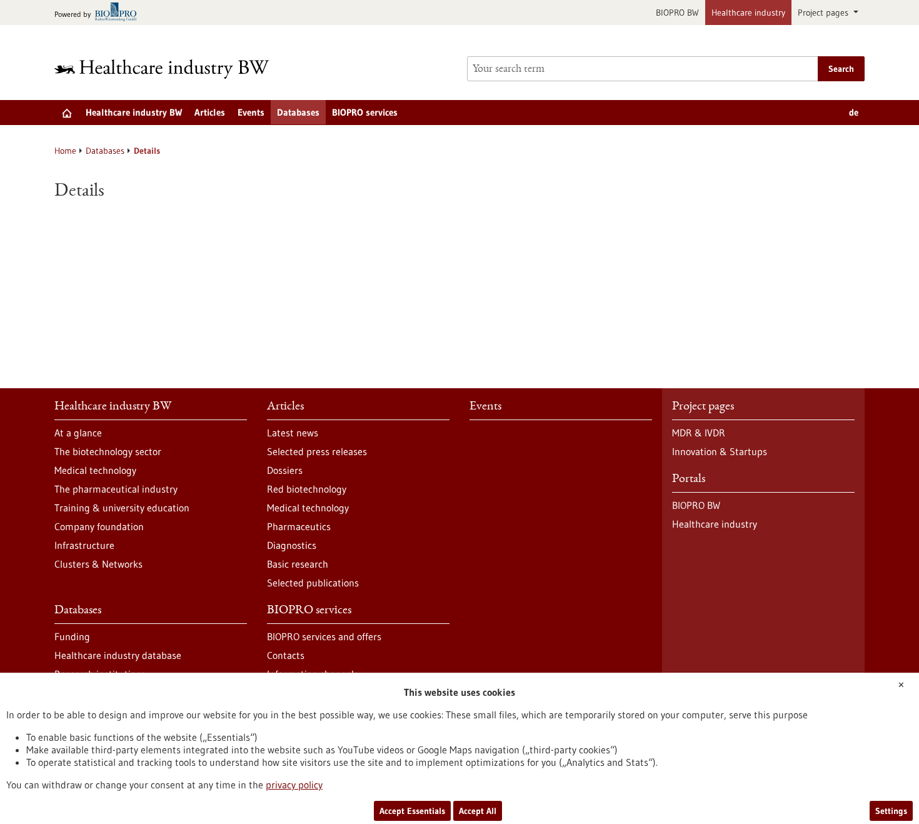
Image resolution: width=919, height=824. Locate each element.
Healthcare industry (748, 12)
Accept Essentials (412, 810)
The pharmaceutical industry (116, 489)
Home (65, 150)
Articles (209, 112)
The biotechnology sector (107, 451)
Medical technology (95, 470)
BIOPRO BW (677, 12)
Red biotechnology (306, 489)
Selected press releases (317, 451)
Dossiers (285, 470)
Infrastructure (84, 545)
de (853, 112)
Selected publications (313, 582)
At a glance (78, 432)
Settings (891, 810)
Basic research (297, 564)
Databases (298, 112)
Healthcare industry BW (134, 112)
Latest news (292, 432)
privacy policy (294, 784)
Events (251, 112)
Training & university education (121, 507)
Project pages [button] (824, 12)
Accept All (477, 810)
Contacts (285, 655)
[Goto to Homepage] (170, 69)
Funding (72, 636)
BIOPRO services (365, 112)
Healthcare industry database (117, 655)
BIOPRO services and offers (324, 636)
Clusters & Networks (98, 564)
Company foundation (99, 526)
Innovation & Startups (719, 451)
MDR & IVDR (698, 432)
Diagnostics (291, 545)
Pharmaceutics (299, 526)
